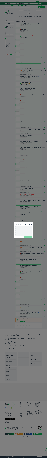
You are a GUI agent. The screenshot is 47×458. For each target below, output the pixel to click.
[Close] (32, 222)
